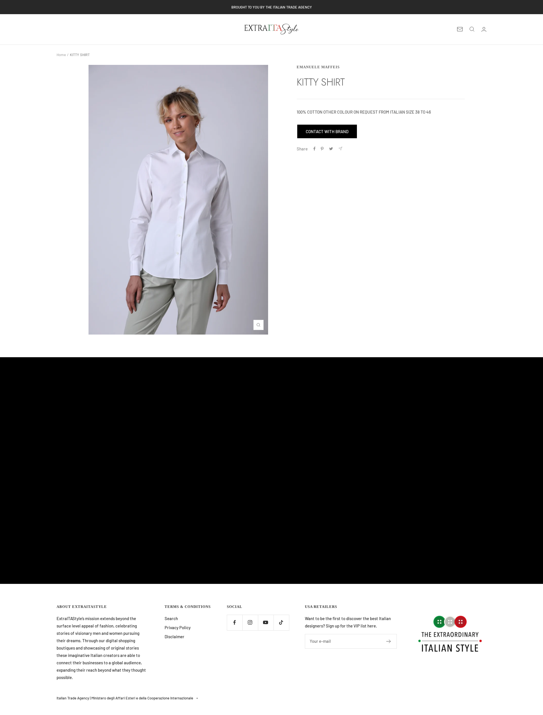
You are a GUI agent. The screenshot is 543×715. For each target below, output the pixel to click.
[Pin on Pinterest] (322, 149)
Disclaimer (174, 636)
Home (61, 54)
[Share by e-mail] (340, 148)
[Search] (472, 29)
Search (171, 618)
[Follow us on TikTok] (281, 622)
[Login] (483, 29)
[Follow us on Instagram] (250, 622)
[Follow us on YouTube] (265, 622)
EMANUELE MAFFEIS (318, 67)
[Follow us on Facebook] (234, 622)
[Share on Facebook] (314, 149)
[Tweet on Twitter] (331, 149)
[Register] (388, 641)
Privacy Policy (178, 627)
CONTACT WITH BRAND (327, 131)
